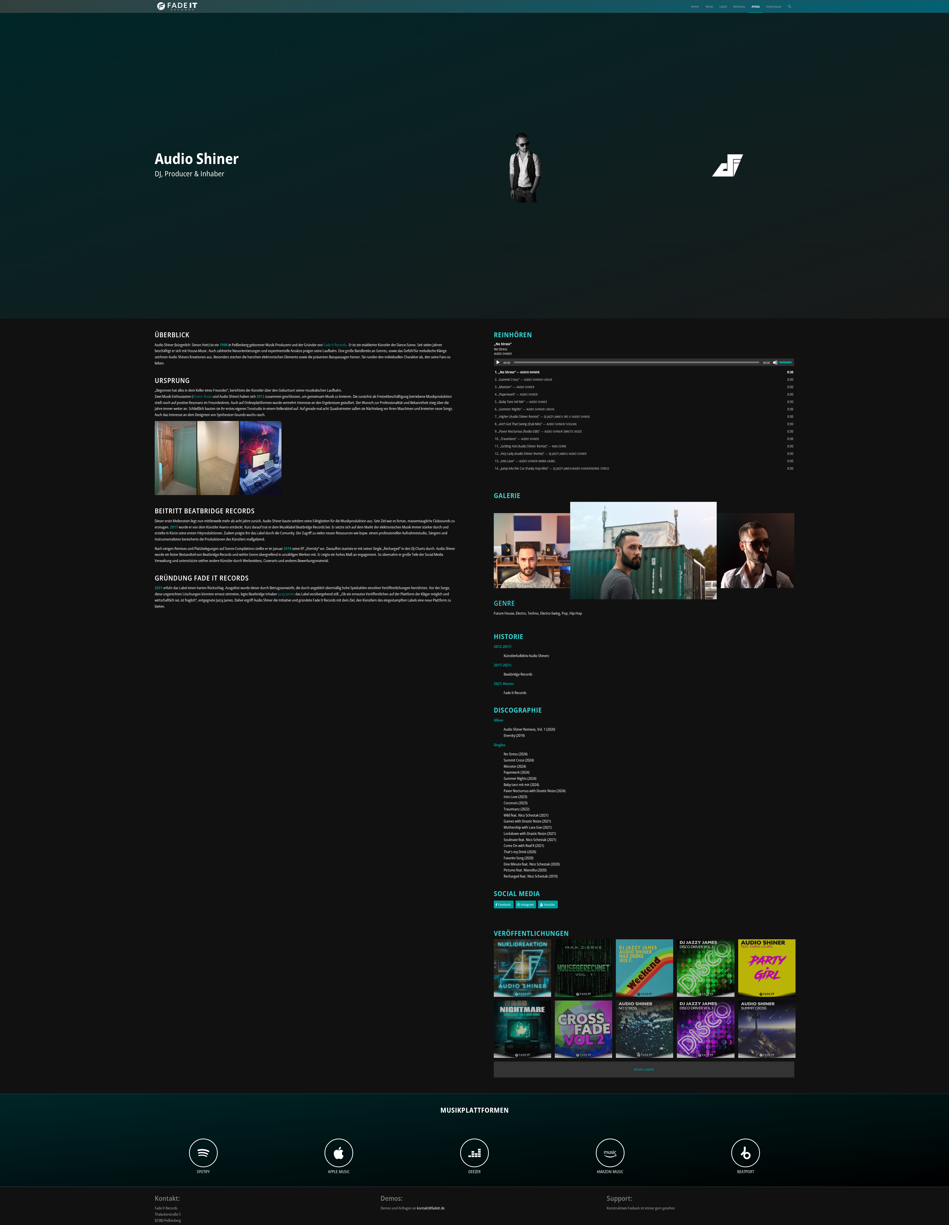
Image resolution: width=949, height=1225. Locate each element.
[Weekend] (646, 969)
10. (517, 438)
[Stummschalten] (775, 362)
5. (521, 401)
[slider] (786, 362)
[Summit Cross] (768, 1031)
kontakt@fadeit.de (431, 1207)
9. (538, 431)
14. (552, 468)
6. (525, 409)
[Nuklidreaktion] (524, 969)
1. (517, 372)
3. (514, 386)
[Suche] (789, 6)
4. (516, 394)
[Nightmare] (524, 1031)
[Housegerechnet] (585, 969)
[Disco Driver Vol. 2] (707, 969)
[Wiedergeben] (498, 362)
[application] (644, 362)
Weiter (783, 550)
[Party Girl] (768, 969)
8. (536, 424)
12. (540, 453)
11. (530, 446)
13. (525, 461)
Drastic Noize (202, 396)
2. (523, 379)
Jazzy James (286, 593)
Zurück (504, 550)
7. (542, 416)
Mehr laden (644, 1069)
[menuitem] (695, 6)
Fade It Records (335, 344)
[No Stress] (646, 1031)
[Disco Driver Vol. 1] (707, 1031)
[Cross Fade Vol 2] (585, 1031)
